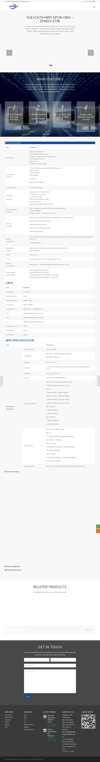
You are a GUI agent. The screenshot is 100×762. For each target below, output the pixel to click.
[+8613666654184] (98, 527)
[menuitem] (94, 6)
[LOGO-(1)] (13, 7)
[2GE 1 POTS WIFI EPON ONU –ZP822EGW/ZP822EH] (1, 381)
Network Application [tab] (13, 566)
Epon (25, 717)
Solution (7, 722)
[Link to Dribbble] (90, 1)
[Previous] (9, 53)
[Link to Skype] (93, 1)
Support (7, 725)
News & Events (9, 717)
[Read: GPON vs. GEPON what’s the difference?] (45, 730)
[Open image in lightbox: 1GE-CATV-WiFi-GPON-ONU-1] (33, 62)
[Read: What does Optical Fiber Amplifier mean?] (45, 716)
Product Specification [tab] (14, 143)
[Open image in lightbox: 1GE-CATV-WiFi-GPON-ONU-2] (64, 62)
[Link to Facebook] (87, 1)
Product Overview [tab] (13, 472)
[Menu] (94, 6)
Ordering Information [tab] (14, 570)
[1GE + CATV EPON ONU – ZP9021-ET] (98, 381)
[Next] (91, 53)
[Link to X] (84, 1)
